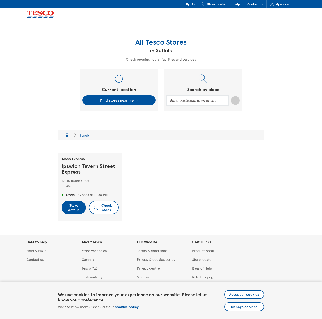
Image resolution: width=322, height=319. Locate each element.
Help (236, 4)
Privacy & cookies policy (156, 259)
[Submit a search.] (235, 100)
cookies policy (127, 306)
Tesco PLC (90, 268)
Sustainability (92, 276)
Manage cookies (244, 306)
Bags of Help (202, 268)
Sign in (190, 4)
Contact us (255, 4)
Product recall (203, 250)
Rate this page (203, 276)
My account (284, 4)
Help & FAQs (36, 250)
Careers (88, 259)
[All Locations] (67, 135)
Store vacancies (94, 250)
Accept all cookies (244, 294)
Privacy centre (148, 268)
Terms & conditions (152, 250)
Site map (144, 276)
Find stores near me (117, 100)
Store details (73, 207)
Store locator (216, 4)
